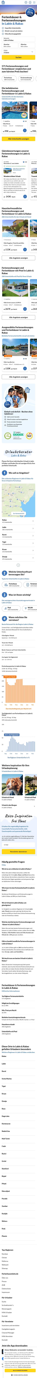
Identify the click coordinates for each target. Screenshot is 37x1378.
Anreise (6, 44)
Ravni (26, 875)
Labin (15, 875)
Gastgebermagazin (8, 1329)
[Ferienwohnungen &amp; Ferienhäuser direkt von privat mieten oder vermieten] (3, 2)
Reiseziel (6, 38)
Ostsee (4, 1258)
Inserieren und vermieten (10, 1325)
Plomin (7, 911)
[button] (35, 2)
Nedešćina (19, 952)
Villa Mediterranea (14, 932)
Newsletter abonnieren (18, 852)
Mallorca (5, 1261)
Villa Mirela (6, 123)
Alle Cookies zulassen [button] (20, 1370)
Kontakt (5, 1316)
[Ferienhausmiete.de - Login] (30, 2)
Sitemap (5, 1268)
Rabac (20, 875)
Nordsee (5, 1254)
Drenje (7, 952)
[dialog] (20, 1362)
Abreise (23, 44)
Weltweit (5, 1265)
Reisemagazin (6, 1309)
